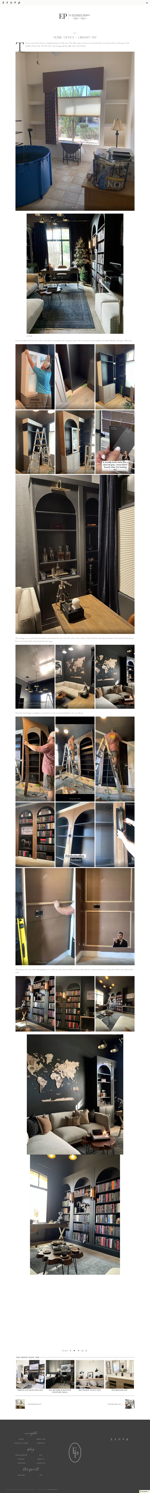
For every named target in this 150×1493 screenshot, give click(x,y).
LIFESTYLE (41, 1463)
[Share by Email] (82, 1351)
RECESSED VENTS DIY (90, 1390)
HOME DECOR (21, 1455)
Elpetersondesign (75, 17)
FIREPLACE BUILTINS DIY (30, 1390)
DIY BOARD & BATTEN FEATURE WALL (60, 1391)
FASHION (21, 1463)
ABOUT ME (40, 1439)
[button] (147, 2)
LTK (40, 1475)
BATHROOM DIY (120, 1390)
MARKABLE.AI (53, 1489)
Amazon (21, 1475)
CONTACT (41, 1443)
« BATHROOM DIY (34, 1404)
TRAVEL (21, 1459)
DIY (75, 33)
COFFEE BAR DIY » (115, 1404)
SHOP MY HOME (21, 1443)
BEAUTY (41, 1459)
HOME (21, 1439)
